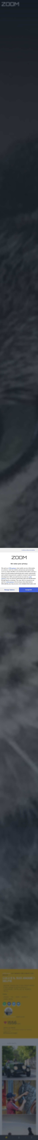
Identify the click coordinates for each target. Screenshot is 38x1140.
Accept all (28, 589)
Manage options (9, 589)
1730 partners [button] (12, 568)
